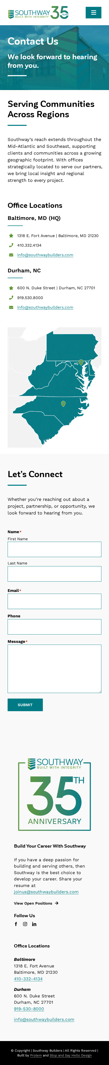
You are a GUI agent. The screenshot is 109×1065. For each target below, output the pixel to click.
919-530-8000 (29, 1008)
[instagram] (25, 924)
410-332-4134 (28, 978)
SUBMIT (25, 705)
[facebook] (16, 924)
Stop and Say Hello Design (71, 1055)
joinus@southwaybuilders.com (46, 891)
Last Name (17, 563)
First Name (18, 539)
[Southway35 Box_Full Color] (54, 759)
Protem (36, 1055)
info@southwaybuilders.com (45, 254)
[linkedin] (34, 924)
